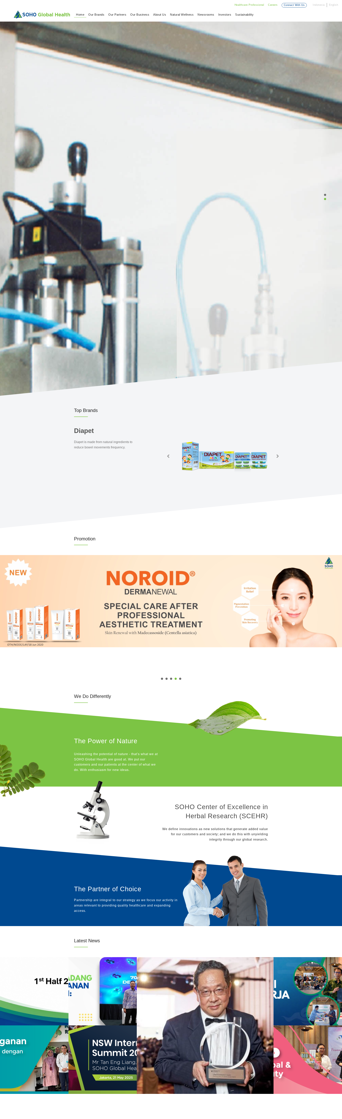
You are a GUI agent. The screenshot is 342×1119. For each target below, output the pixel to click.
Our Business (139, 14)
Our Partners (117, 14)
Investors (224, 14)
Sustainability (244, 14)
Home (80, 14)
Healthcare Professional (249, 4)
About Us (159, 14)
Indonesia (319, 4)
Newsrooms (206, 14)
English (333, 4)
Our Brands (96, 14)
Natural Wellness (182, 14)
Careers (273, 4)
